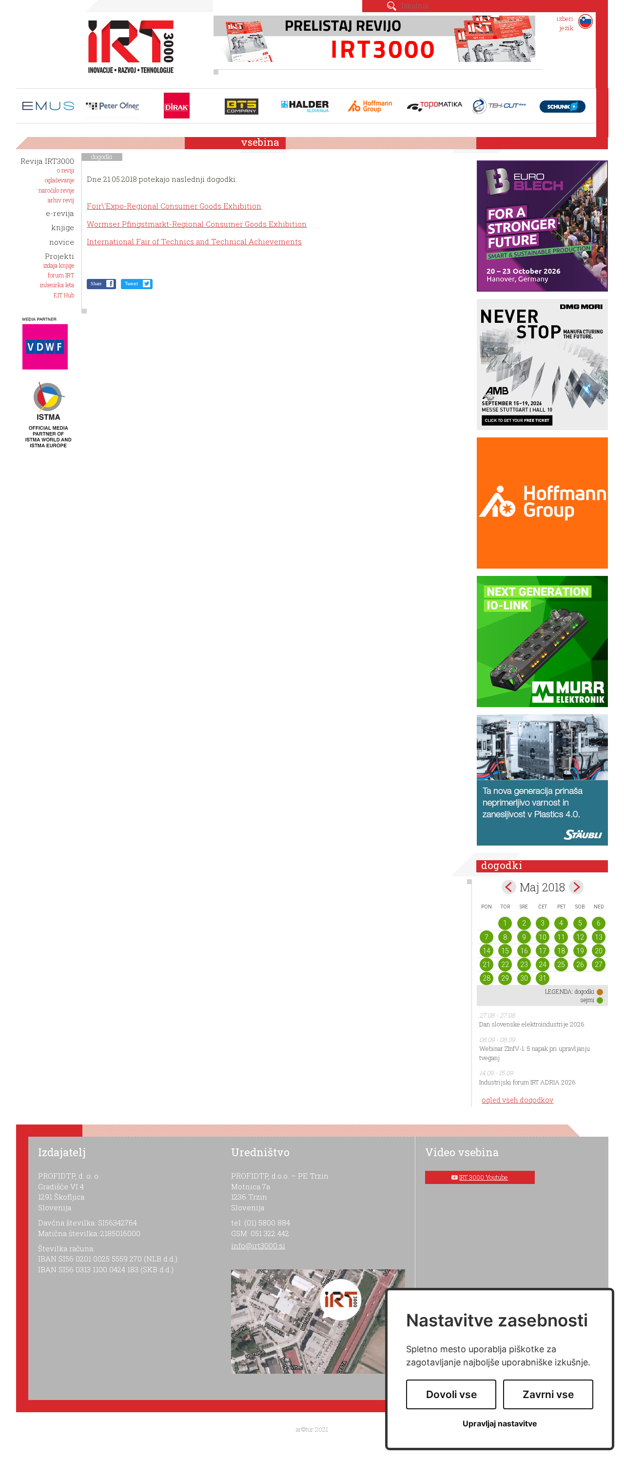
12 (580, 937)
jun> (576, 887)
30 (524, 978)
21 (486, 964)
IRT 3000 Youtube (483, 1177)
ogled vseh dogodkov (517, 1100)
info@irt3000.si (258, 1245)
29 (505, 978)
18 (561, 951)
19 (580, 951)
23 (524, 964)
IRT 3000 (127, 48)
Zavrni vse (548, 1394)
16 (524, 951)
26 (580, 964)
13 (599, 937)
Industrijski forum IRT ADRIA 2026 (527, 1082)
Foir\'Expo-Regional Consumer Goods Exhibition (174, 206)
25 (561, 964)
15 (505, 951)
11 (561, 937)
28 (486, 978)
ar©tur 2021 (312, 1429)
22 (505, 964)
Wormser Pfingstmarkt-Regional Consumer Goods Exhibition (197, 224)
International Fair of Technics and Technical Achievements (194, 241)
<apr (509, 887)
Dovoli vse (451, 1394)
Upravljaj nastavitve (500, 1423)
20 (599, 951)
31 (542, 978)
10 (542, 937)
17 (542, 951)
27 (599, 964)
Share (96, 283)
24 (542, 964)
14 (486, 951)
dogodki (102, 156)
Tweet (131, 283)
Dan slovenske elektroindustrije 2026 (532, 1024)
